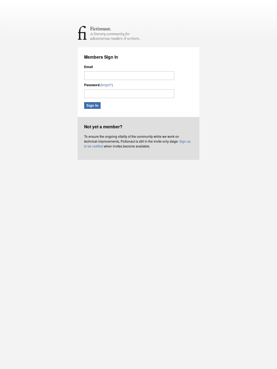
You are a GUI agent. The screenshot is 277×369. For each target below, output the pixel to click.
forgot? (106, 84)
